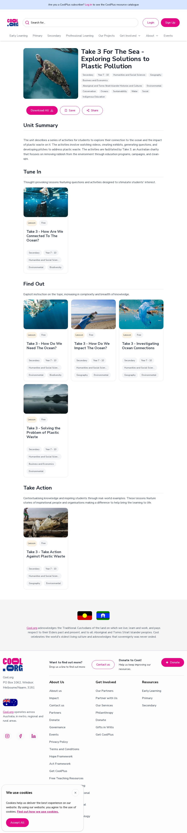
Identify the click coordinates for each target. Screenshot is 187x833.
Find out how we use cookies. (38, 812)
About (150, 36)
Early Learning (18, 36)
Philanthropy (104, 713)
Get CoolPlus (58, 771)
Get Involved (128, 36)
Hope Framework (60, 756)
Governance (57, 727)
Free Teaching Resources (66, 778)
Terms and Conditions (64, 749)
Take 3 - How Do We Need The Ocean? (44, 346)
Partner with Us (106, 698)
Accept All (17, 823)
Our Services (104, 705)
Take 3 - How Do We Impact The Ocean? (92, 346)
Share (94, 110)
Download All (40, 110)
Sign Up (170, 23)
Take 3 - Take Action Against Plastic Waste (45, 554)
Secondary (54, 36)
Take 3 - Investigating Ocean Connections (140, 346)
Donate (175, 662)
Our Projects (107, 36)
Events (168, 36)
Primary (37, 36)
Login (150, 23)
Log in (88, 4)
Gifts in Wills (105, 727)
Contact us (103, 665)
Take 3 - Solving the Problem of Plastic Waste (43, 432)
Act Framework (59, 764)
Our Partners (104, 691)
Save (72, 110)
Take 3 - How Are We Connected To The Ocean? (44, 236)
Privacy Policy (58, 742)
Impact (54, 698)
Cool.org (32, 628)
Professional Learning (80, 36)
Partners (55, 713)
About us (55, 691)
